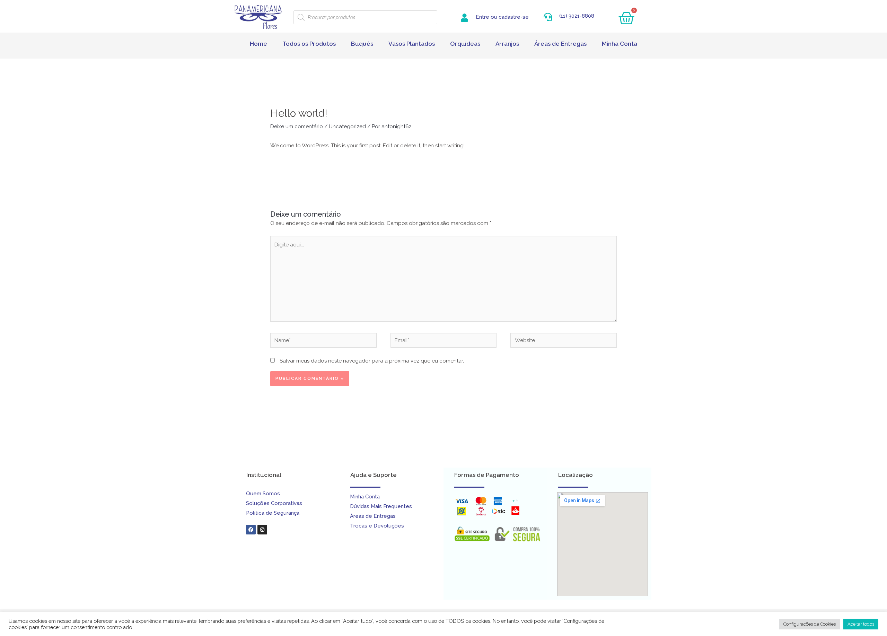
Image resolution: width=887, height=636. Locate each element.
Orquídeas (465, 43)
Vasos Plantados (411, 43)
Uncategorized (347, 126)
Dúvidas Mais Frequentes (381, 506)
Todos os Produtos (309, 43)
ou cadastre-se (510, 17)
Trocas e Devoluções (377, 526)
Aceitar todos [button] (861, 624)
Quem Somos (263, 493)
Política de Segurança (272, 513)
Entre (482, 17)
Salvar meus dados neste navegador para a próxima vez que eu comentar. (372, 361)
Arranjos (507, 43)
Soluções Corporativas (274, 503)
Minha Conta (619, 43)
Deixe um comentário (296, 126)
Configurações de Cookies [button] (809, 624)
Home (258, 43)
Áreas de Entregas (560, 43)
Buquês (362, 43)
